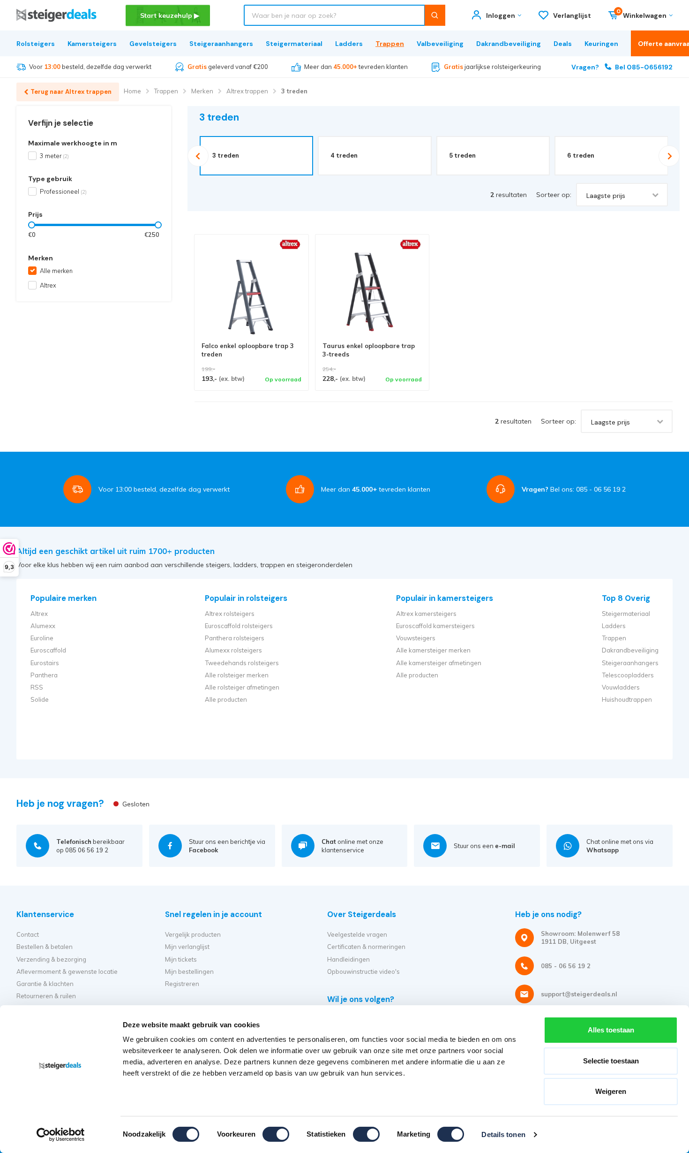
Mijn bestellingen (189, 971)
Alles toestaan (611, 1030)
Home (132, 91)
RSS (36, 687)
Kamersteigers (92, 43)
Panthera (44, 675)
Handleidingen (348, 959)
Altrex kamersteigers (426, 613)
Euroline (41, 638)
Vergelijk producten (193, 934)
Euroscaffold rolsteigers (239, 626)
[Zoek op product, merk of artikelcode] (434, 15)
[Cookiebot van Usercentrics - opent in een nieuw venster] (61, 1135)
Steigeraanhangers (221, 43)
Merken (202, 91)
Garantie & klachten (45, 983)
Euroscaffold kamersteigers (435, 626)
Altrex (48, 285)
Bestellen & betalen (44, 946)
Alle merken (56, 270)
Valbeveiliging (440, 43)
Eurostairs (44, 663)
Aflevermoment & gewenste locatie (67, 971)
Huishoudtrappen (627, 699)
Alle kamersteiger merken (433, 650)
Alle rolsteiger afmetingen (242, 687)
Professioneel (63, 191)
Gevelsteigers (153, 43)
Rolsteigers (35, 43)
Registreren (182, 983)
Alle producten (226, 699)
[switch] (275, 1134)
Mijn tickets (181, 959)
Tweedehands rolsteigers (242, 663)
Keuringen (601, 43)
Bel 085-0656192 (622, 67)
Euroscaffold (48, 650)
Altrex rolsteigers (230, 613)
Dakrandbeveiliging (508, 43)
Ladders (349, 43)
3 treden (294, 91)
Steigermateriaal (294, 43)
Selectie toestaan (611, 1061)
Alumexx (42, 626)
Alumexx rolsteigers (233, 650)
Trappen (389, 43)
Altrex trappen (247, 91)
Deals (563, 43)
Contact (27, 934)
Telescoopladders (628, 675)
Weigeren (610, 1091)
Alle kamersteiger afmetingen (438, 663)
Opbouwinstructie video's (363, 971)
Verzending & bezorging (51, 959)
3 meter (54, 155)
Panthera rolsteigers (234, 638)
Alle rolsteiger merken (237, 675)
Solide (39, 699)
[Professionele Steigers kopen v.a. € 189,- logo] (56, 15)
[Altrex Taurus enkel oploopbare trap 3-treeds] (372, 291)
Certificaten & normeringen (366, 946)
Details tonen (503, 1134)
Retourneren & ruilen (46, 996)
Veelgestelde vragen (357, 934)
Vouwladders (621, 687)
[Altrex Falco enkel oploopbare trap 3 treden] (251, 291)
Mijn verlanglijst (187, 946)
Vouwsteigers (415, 638)
